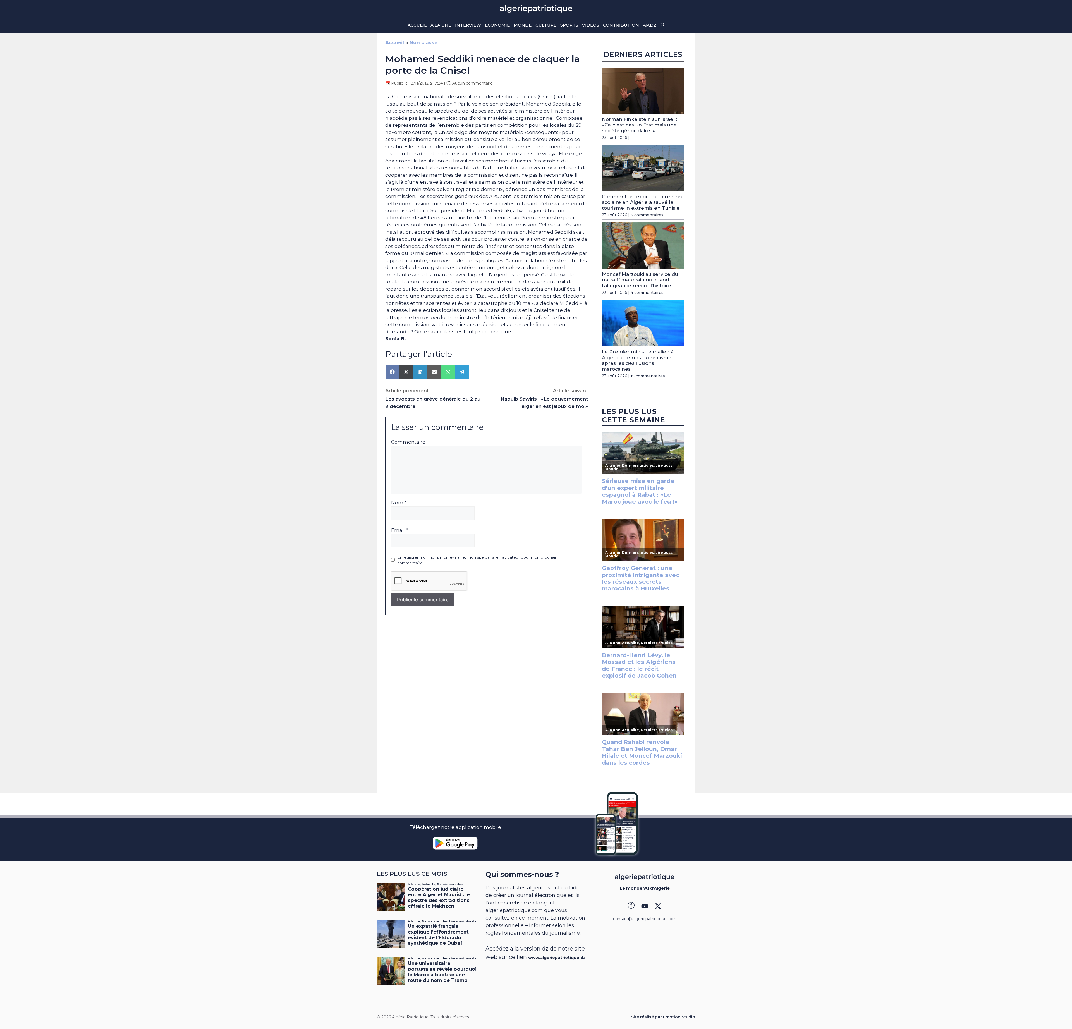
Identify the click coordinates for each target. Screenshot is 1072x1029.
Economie (497, 25)
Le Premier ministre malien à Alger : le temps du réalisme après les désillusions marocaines (638, 360)
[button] (663, 25)
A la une (440, 25)
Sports (569, 25)
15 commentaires (648, 376)
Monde (523, 25)
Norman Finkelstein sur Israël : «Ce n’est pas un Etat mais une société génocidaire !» (639, 124)
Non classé (423, 42)
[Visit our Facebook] (631, 906)
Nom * (398, 503)
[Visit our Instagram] (644, 906)
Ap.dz (650, 25)
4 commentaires (647, 292)
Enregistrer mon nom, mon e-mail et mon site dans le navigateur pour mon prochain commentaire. (477, 560)
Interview (468, 25)
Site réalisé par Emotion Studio (663, 1017)
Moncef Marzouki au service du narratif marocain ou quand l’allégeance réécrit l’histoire (640, 279)
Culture (545, 25)
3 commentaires (647, 214)
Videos (590, 25)
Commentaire (408, 442)
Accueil (417, 25)
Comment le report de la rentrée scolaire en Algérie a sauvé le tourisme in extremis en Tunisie (643, 202)
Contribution (621, 25)
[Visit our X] (658, 906)
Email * (399, 530)
